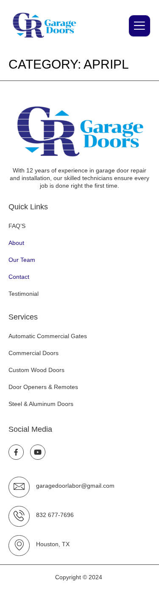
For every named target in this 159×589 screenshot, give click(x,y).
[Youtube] (37, 452)
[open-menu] (139, 26)
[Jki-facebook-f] (16, 452)
